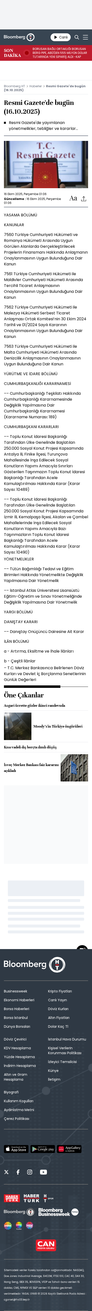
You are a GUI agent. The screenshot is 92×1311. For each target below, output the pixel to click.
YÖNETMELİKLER (19, 559)
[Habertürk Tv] (31, 1198)
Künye (53, 1070)
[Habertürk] (12, 1198)
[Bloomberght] (19, 37)
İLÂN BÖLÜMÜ (16, 641)
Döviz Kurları (58, 1008)
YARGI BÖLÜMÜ (18, 612)
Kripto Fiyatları (60, 991)
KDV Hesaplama (17, 1048)
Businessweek (15, 991)
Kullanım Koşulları (18, 1101)
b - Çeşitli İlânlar (20, 661)
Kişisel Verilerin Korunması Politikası (64, 1050)
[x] (6, 1172)
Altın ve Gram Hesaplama (15, 1077)
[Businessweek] (58, 1212)
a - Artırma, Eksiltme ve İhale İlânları (39, 651)
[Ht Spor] (48, 1198)
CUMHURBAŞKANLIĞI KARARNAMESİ (37, 383)
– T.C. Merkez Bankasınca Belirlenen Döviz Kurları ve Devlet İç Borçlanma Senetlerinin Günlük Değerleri (45, 673)
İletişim (54, 1079)
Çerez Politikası (16, 1118)
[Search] (77, 37)
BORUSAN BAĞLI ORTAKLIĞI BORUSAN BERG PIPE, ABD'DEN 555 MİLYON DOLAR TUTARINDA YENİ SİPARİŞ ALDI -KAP (60, 53)
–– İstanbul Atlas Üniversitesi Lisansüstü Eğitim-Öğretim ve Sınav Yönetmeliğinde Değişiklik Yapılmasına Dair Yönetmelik (43, 596)
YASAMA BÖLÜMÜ (20, 215)
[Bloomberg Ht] (19, 1212)
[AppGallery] (69, 1149)
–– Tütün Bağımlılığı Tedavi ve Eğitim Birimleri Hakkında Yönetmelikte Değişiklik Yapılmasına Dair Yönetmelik (43, 574)
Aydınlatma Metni (19, 1109)
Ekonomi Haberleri (19, 1000)
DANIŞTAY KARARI (21, 622)
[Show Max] (30, 1226)
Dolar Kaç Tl (58, 1026)
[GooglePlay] (42, 1149)
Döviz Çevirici (15, 1039)
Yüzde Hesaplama (19, 1056)
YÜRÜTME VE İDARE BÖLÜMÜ (30, 374)
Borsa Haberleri (16, 1008)
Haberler (35, 86)
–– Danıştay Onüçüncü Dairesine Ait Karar (44, 631)
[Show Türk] (19, 1226)
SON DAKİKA (12, 53)
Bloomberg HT (14, 86)
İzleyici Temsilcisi (62, 1061)
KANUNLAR (14, 225)
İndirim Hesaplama (20, 1065)
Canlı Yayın (57, 1000)
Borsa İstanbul (16, 1017)
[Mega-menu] (85, 37)
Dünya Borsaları (17, 1026)
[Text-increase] (73, 198)
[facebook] (18, 1172)
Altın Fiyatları (58, 1017)
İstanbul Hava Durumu (67, 1039)
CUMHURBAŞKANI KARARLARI (31, 427)
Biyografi (11, 1092)
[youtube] (43, 1172)
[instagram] (29, 1172)
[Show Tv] (8, 1226)
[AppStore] (16, 1149)
